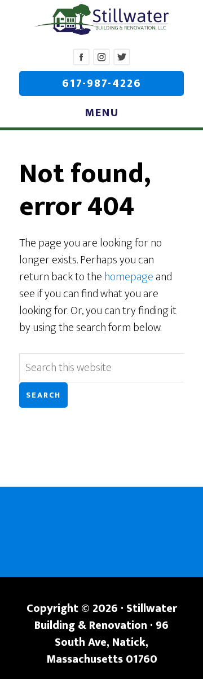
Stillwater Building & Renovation (101, 20)
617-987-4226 (102, 83)
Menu (102, 112)
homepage (128, 276)
